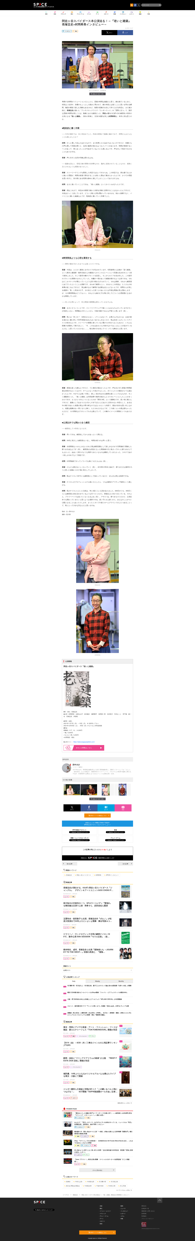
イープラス (66, 1195)
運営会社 (143, 1206)
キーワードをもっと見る (123, 1190)
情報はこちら (87, 747)
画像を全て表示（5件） (98, 94)
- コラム (122, 1216)
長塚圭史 (69, 875)
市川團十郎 (102, 1182)
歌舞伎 (68, 1182)
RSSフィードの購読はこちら (98, 815)
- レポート (123, 1213)
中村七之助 (78, 1182)
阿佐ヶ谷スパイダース (84, 875)
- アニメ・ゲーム (103, 1216)
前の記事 (69, 864)
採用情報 (143, 1213)
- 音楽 (100, 1206)
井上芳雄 (123, 1186)
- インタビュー (124, 1211)
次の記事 (125, 864)
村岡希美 (98, 875)
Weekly (97, 981)
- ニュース (123, 1208)
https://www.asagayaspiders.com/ (84, 742)
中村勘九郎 (90, 1182)
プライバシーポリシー (147, 1218)
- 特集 (121, 1218)
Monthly (121, 981)
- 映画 (100, 1223)
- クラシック (102, 1213)
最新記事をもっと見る (124, 1103)
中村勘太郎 (88, 1186)
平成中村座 (99, 1186)
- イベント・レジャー (105, 1211)
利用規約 (143, 1216)
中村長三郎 (111, 1186)
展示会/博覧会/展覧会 (73, 1186)
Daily (73, 981)
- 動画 (121, 1206)
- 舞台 (100, 1208)
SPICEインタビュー (112, 875)
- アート (101, 1218)
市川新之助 (114, 1182)
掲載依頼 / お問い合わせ (148, 1211)
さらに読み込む (97, 1170)
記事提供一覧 (145, 1208)
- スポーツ (102, 1221)
